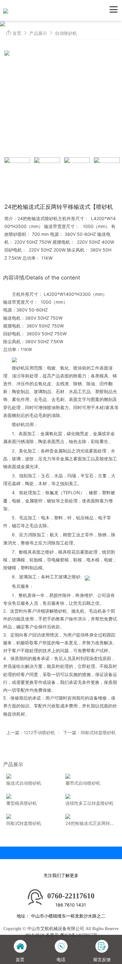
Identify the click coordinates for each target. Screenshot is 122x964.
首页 (17, 33)
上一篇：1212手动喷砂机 (30, 732)
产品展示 (38, 33)
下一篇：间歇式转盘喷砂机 (89, 732)
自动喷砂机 (66, 33)
